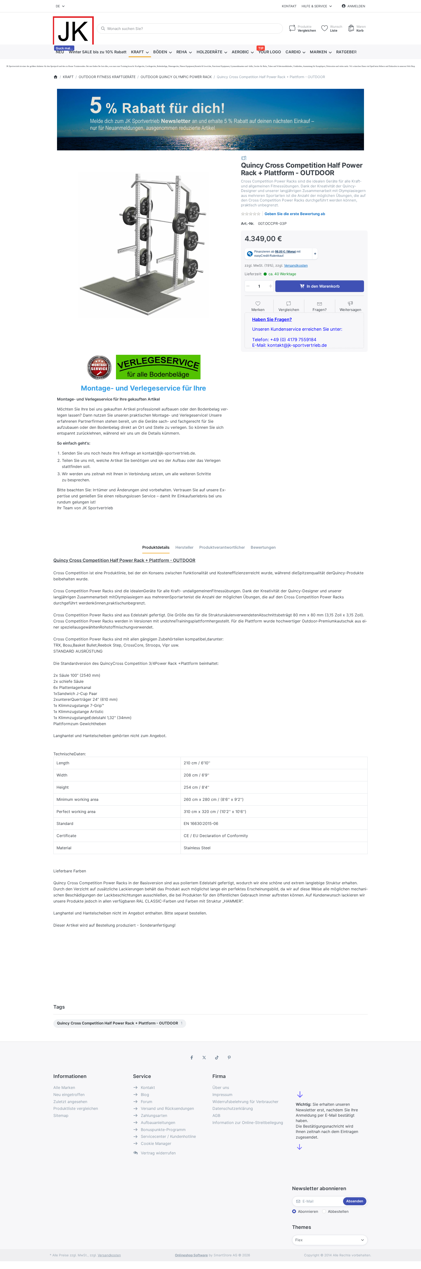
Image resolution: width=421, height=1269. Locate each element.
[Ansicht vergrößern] (143, 245)
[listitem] (143, 245)
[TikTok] (216, 1057)
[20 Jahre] (210, 118)
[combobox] (60, 6)
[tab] (156, 547)
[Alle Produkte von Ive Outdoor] (244, 157)
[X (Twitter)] (204, 1057)
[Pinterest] (229, 1057)
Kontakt (289, 6)
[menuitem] (59, 52)
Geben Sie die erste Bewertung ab (295, 213)
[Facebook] (191, 1057)
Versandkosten (296, 265)
